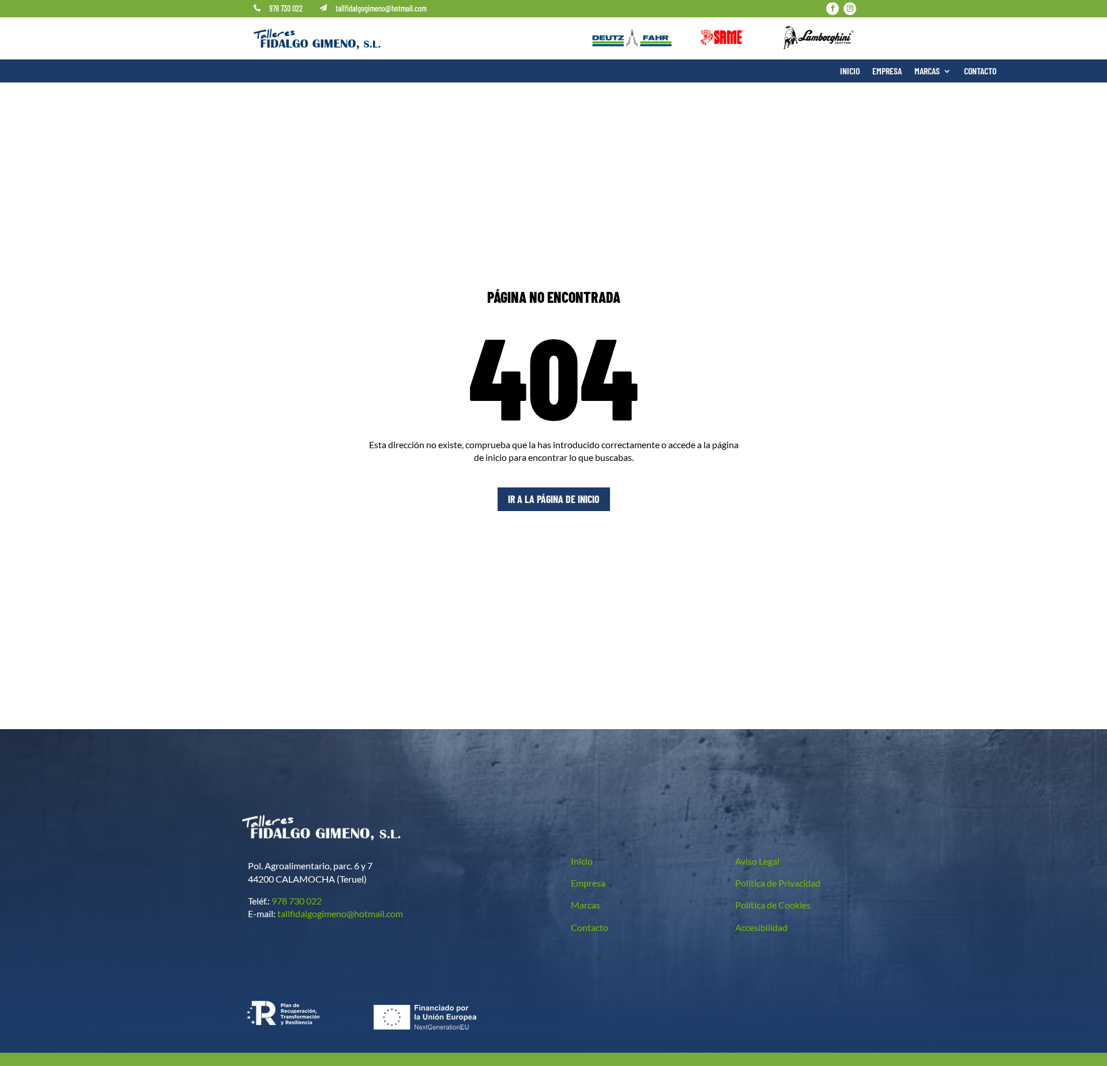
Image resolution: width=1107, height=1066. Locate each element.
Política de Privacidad (777, 882)
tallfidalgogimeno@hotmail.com (381, 8)
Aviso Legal (757, 860)
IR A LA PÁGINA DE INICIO (554, 499)
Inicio (850, 71)
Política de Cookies (773, 904)
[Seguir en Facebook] (832, 8)
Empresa (887, 71)
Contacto (980, 71)
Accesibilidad (761, 927)
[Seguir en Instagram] (850, 8)
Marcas (927, 71)
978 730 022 (286, 8)
